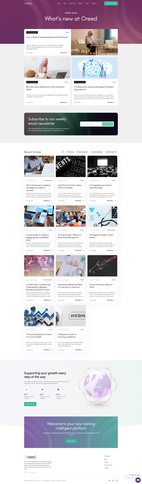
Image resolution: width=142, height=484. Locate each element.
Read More (64, 52)
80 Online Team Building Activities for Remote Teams (45, 88)
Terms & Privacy (108, 465)
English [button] (94, 3)
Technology (70, 152)
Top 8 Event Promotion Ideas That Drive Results (69, 186)
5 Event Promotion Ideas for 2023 (100, 285)
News (59, 3)
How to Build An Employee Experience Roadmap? (47, 37)
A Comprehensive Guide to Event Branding (100, 186)
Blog (65, 3)
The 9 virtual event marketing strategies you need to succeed (38, 187)
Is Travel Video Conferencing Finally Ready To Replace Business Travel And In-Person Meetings (38, 287)
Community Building (96, 152)
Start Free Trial (111, 3)
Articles (106, 462)
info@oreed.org (32, 472)
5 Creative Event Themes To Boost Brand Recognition (69, 236)
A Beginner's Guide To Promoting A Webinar (67, 335)
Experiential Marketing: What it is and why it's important (70, 285)
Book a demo (30, 404)
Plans (87, 3)
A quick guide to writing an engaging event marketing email (37, 237)
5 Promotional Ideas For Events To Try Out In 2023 (39, 335)
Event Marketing (31, 180)
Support (80, 3)
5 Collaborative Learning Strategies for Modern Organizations (94, 88)
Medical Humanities (82, 152)
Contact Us (72, 3)
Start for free (107, 124)
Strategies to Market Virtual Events (101, 236)
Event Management (32, 32)
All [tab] (62, 152)
